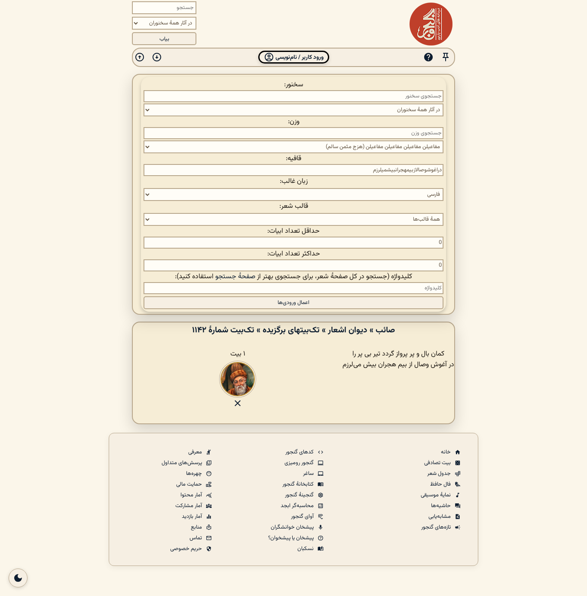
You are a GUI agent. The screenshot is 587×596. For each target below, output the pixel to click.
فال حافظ (441, 484)
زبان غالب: (294, 181)
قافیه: (293, 158)
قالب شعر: (293, 206)
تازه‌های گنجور (436, 527)
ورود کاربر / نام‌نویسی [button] (299, 57)
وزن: (294, 121)
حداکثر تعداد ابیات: (293, 254)
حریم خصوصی (186, 548)
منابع (197, 527)
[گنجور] (431, 24)
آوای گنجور (303, 516)
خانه (446, 452)
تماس (196, 538)
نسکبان (306, 548)
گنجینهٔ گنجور (300, 495)
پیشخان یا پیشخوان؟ (291, 538)
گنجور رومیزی (299, 463)
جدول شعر (439, 473)
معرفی (195, 452)
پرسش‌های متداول (182, 463)
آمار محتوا (191, 495)
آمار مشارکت (189, 506)
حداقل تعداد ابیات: (293, 231)
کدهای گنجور (300, 452)
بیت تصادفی (438, 463)
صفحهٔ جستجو (235, 276)
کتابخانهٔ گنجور (298, 484)
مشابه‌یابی (440, 516)
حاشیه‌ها (441, 506)
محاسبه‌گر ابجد (298, 506)
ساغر (309, 473)
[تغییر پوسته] (18, 578)
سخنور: (293, 84)
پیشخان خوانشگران (293, 527)
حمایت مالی (189, 484)
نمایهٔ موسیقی (436, 495)
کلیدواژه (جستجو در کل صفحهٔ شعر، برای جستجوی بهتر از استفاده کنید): (293, 276)
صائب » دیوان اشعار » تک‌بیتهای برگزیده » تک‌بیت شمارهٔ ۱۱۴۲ (293, 330)
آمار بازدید (192, 516)
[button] (445, 57)
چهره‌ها (194, 473)
